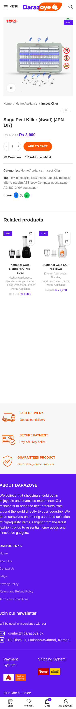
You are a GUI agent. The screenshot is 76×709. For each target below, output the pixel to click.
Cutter (30, 281)
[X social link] (21, 195)
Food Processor (16, 284)
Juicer (31, 284)
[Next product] (70, 110)
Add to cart (38, 146)
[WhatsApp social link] (26, 195)
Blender (10, 281)
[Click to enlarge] (11, 88)
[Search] (70, 6)
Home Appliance (27, 103)
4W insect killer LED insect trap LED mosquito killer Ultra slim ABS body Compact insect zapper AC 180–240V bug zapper (37, 182)
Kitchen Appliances (20, 277)
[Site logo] (42, 6)
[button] (31, 242)
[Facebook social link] (16, 195)
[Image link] (14, 677)
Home (7, 103)
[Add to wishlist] (31, 234)
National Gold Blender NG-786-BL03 (20, 268)
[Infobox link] (38, 417)
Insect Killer (49, 103)
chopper (21, 281)
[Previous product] (61, 110)
